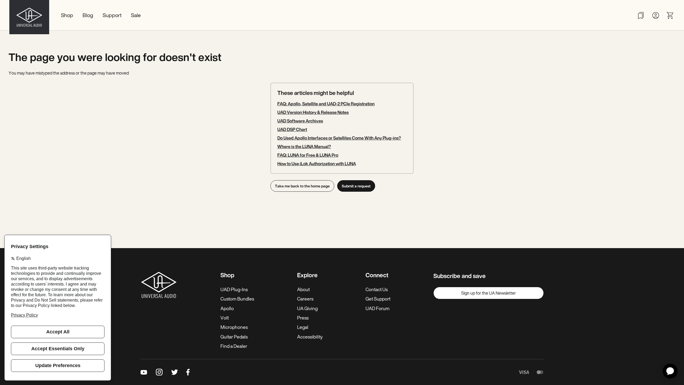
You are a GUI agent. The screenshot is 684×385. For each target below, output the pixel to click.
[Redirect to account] (655, 15)
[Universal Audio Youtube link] (143, 372)
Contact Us (377, 289)
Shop (67, 15)
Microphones (234, 327)
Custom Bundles (237, 298)
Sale (136, 15)
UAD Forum (378, 308)
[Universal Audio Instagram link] (159, 372)
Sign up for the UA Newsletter (488, 293)
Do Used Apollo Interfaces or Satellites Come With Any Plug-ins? (339, 138)
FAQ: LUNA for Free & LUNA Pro (307, 155)
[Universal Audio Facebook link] (188, 372)
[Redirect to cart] (670, 15)
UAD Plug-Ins (234, 289)
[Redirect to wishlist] (640, 15)
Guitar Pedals (234, 336)
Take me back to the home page (302, 186)
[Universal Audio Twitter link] (174, 372)
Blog (88, 15)
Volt (224, 317)
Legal (302, 327)
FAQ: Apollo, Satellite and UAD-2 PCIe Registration (326, 104)
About (303, 289)
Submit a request (356, 186)
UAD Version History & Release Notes (313, 112)
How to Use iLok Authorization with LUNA (316, 163)
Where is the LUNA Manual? (304, 146)
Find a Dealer (233, 345)
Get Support (378, 298)
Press (303, 317)
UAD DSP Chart (292, 129)
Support (112, 15)
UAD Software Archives (300, 121)
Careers (305, 298)
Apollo (227, 308)
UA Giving (307, 308)
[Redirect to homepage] (29, 15)
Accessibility (309, 336)
